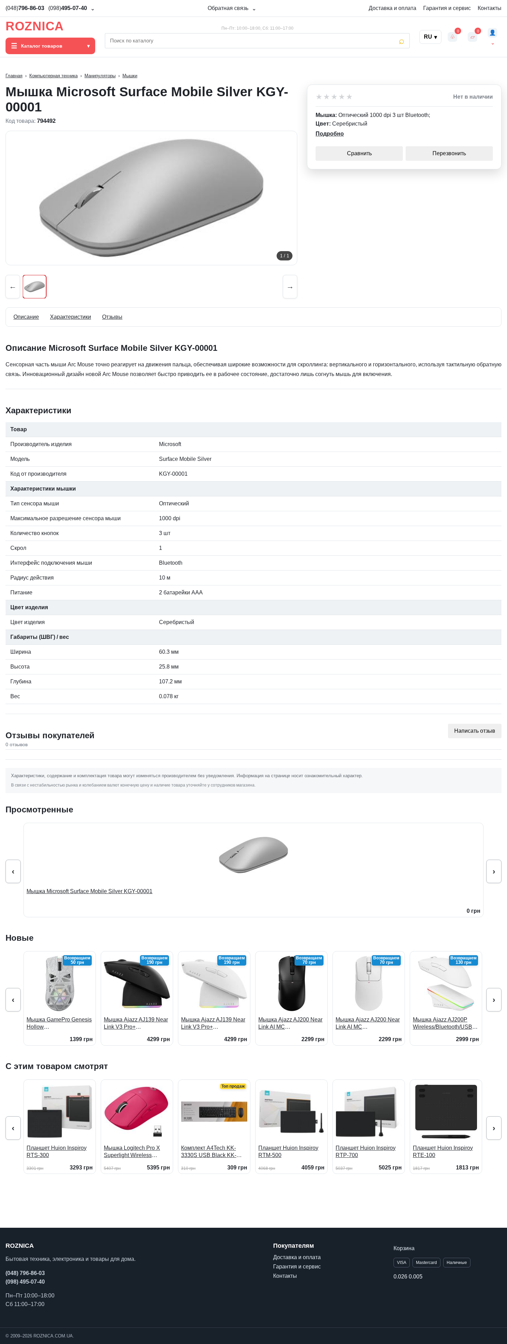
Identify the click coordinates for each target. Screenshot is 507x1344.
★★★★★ (335, 97)
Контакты (489, 8)
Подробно (330, 134)
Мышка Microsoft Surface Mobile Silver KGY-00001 (89, 891)
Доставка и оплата (392, 8)
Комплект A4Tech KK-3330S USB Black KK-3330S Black (208, 1152)
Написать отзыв (474, 731)
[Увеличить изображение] (151, 198)
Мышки (129, 75)
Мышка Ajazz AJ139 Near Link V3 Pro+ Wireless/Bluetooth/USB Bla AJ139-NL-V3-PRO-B (136, 1024)
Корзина (404, 1248)
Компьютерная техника (53, 75)
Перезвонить (449, 153)
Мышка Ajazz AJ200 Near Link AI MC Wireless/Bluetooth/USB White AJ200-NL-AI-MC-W (368, 1024)
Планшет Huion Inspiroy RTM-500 (288, 1151)
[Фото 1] (34, 286)
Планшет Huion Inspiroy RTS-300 (57, 1151)
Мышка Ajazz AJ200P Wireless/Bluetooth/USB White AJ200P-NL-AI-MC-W (444, 1024)
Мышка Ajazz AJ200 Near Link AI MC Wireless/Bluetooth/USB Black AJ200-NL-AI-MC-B (290, 1024)
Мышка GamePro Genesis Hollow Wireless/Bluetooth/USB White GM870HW (59, 1024)
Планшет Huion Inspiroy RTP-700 (366, 1151)
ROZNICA (35, 26)
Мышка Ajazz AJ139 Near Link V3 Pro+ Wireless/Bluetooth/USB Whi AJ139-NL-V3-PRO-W (213, 1024)
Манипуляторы (100, 75)
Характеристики (70, 317)
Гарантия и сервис (447, 8)
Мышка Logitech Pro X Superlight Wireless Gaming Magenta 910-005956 (132, 1152)
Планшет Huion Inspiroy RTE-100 (443, 1151)
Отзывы (112, 317)
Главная (14, 75)
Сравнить (359, 153)
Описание (26, 317)
